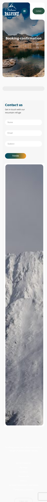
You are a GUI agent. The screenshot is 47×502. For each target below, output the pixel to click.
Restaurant (23, 476)
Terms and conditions (23, 489)
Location (23, 471)
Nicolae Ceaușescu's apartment (23, 485)
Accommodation (23, 463)
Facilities (23, 467)
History (23, 480)
